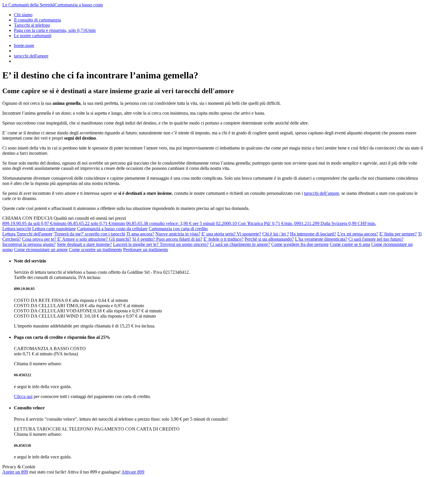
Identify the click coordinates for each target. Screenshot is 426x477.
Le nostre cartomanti (32, 35)
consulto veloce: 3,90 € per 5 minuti (171, 223)
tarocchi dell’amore (321, 193)
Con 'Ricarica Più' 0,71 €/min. (255, 223)
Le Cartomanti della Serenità (52, 4)
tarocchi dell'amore (31, 55)
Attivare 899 (132, 471)
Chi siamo (23, 14)
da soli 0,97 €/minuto (35, 223)
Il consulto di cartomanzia (37, 19)
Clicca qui (23, 396)
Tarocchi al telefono (32, 25)
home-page (24, 45)
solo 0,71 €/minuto (97, 223)
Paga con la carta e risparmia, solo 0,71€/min (55, 30)
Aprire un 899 (15, 471)
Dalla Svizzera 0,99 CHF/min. (335, 223)
